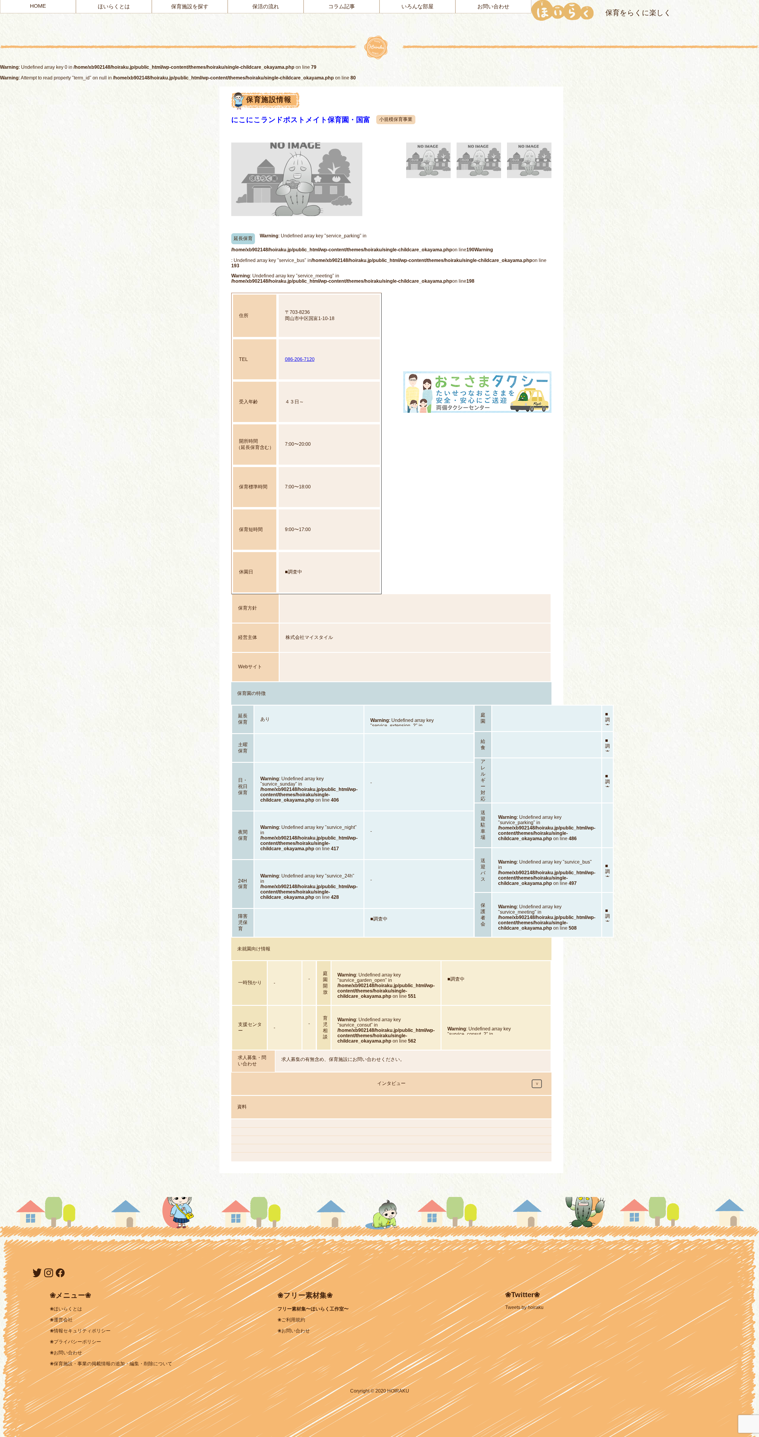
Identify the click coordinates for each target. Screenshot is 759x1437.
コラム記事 (341, 6)
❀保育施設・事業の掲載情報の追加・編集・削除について (111, 1363)
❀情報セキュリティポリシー (80, 1330)
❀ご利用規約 (291, 1319)
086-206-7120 (300, 359)
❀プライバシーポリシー (75, 1341)
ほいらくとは (114, 6)
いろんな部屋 (417, 6)
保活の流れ (265, 6)
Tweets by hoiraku (524, 1307)
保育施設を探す (189, 6)
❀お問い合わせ (66, 1352)
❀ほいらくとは (66, 1308)
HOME (38, 6)
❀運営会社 (61, 1319)
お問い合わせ (493, 6)
